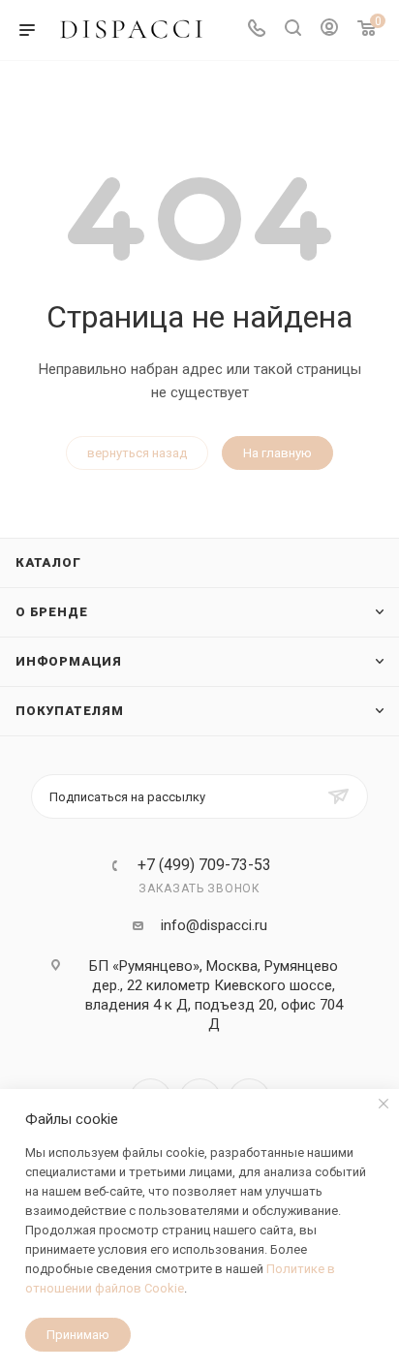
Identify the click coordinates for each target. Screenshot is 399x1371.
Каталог (48, 562)
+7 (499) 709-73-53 (204, 865)
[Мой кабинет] (329, 30)
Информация (68, 661)
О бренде (51, 612)
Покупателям (69, 710)
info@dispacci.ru (214, 925)
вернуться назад (137, 453)
